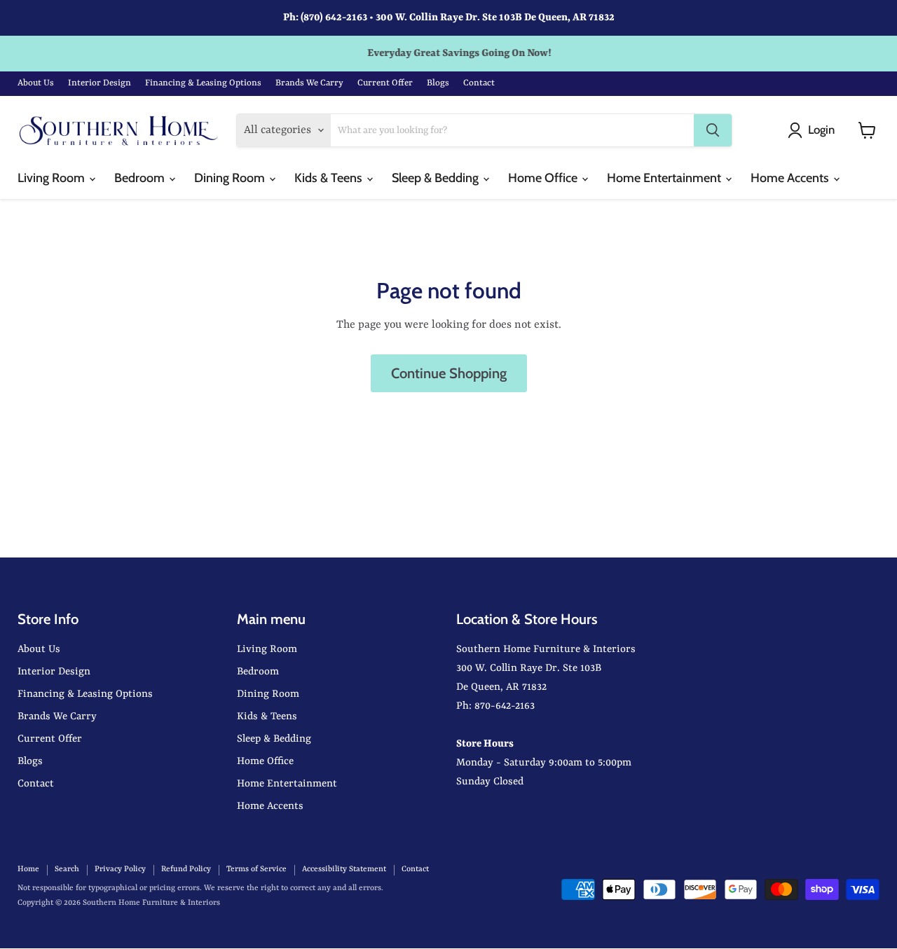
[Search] (713, 130)
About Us (36, 83)
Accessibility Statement (344, 869)
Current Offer (385, 83)
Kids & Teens (329, 178)
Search (67, 869)
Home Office (544, 178)
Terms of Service (256, 869)
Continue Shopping (449, 373)
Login (821, 130)
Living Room (53, 178)
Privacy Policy (120, 869)
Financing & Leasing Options (203, 83)
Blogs (438, 83)
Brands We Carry (309, 83)
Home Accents (791, 178)
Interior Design (99, 83)
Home (28, 869)
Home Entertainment (665, 178)
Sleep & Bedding (436, 178)
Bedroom (140, 178)
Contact (479, 83)
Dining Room (231, 178)
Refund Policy (186, 869)
